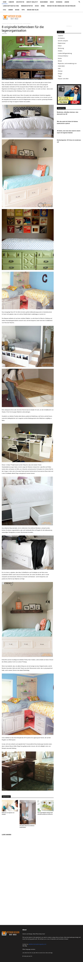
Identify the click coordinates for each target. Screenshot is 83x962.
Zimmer (10, 10)
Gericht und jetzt (32, 2)
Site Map (24, 946)
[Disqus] (28, 856)
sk (41, 952)
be (26, 952)
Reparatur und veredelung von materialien (61, 6)
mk (36, 952)
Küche (37, 6)
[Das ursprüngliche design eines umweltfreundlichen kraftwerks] (46, 805)
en (23, 952)
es (29, 956)
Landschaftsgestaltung (11, 6)
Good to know (6, 796)
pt (27, 956)
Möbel (43, 6)
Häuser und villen (32, 10)
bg (51, 952)
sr (44, 952)
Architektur (20, 2)
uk (49, 952)
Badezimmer (44, 2)
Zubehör (11, 2)
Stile (4, 10)
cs (32, 952)
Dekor (52, 2)
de (25, 956)
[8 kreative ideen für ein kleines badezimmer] (28, 812)
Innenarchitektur (27, 6)
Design (17, 10)
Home (4, 2)
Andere (67, 2)
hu (28, 952)
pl (34, 952)
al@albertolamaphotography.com (37, 944)
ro (38, 952)
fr (23, 956)
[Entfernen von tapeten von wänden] (10, 805)
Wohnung (59, 2)
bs (46, 952)
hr (30, 952)
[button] (79, 2)
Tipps (23, 10)
